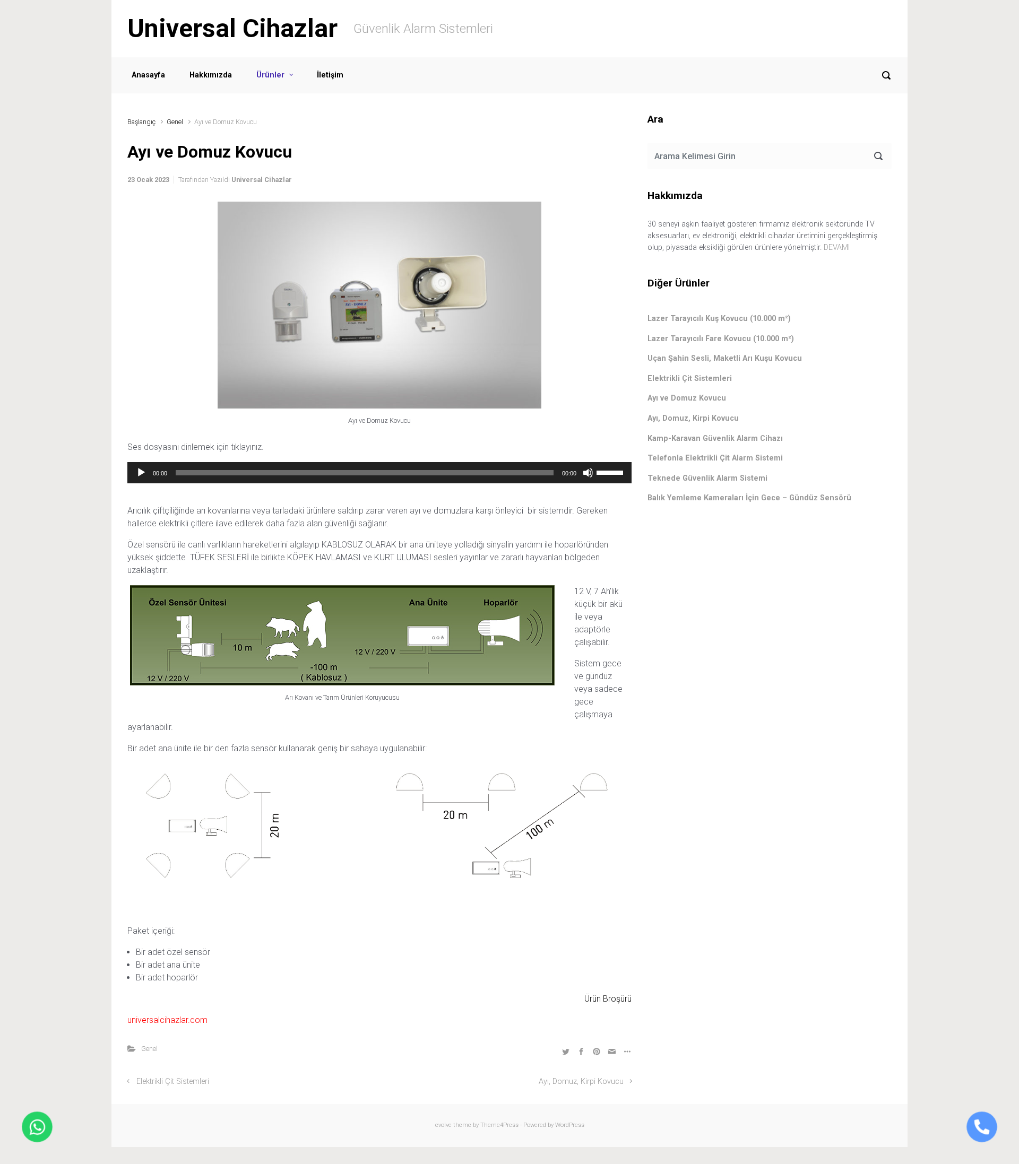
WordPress (569, 1125)
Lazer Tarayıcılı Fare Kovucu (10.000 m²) (720, 338)
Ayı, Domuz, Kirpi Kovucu (581, 1081)
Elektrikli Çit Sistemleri (172, 1081)
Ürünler (270, 75)
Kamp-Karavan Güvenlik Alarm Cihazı (715, 438)
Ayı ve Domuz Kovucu (686, 398)
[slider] (611, 471)
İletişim (330, 75)
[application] (379, 472)
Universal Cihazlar (232, 28)
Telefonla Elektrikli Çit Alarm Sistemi (715, 458)
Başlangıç (141, 122)
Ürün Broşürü (607, 999)
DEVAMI (837, 247)
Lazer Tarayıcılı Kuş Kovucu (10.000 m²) (719, 318)
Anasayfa (148, 75)
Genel (175, 122)
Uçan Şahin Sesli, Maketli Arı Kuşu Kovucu (724, 358)
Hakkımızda (210, 75)
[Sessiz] (588, 472)
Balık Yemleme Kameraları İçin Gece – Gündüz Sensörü (749, 497)
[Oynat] (141, 472)
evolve (443, 1125)
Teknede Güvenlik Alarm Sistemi (707, 478)
